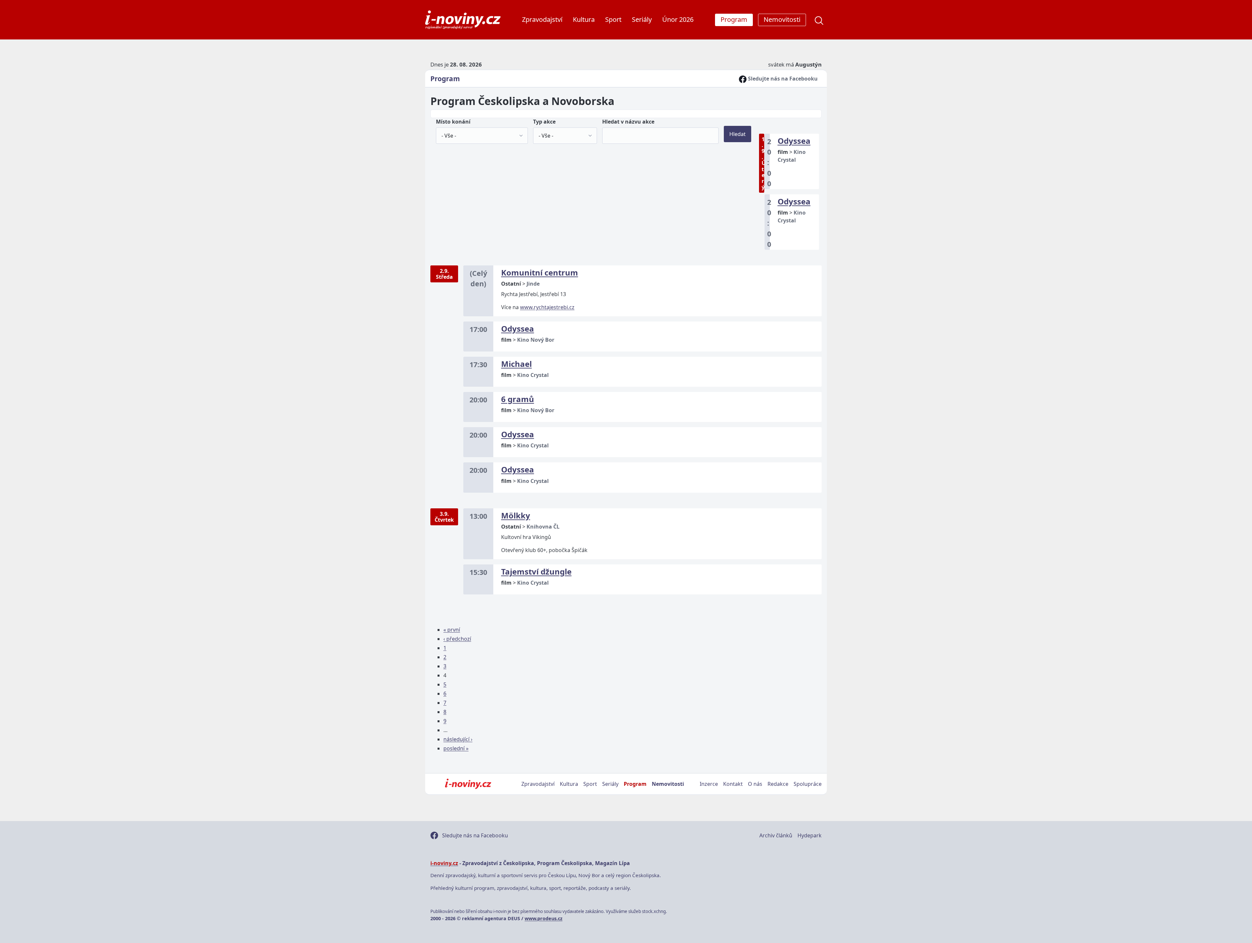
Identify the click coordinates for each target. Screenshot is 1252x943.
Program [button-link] (734, 19)
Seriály (642, 19)
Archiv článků (775, 835)
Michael (516, 363)
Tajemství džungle (536, 571)
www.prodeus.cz (543, 918)
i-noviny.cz (444, 863)
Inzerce (709, 783)
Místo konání (453, 121)
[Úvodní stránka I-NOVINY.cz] (468, 784)
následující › (457, 739)
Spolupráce (808, 783)
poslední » (456, 748)
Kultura (584, 19)
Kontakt (733, 783)
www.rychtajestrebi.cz (547, 307)
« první (451, 629)
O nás (755, 783)
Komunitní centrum (539, 272)
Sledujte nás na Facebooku (782, 78)
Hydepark (809, 835)
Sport (613, 19)
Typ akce (544, 121)
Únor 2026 (677, 19)
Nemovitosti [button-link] (782, 19)
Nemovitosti (668, 783)
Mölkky (515, 515)
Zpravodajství (542, 19)
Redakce (778, 783)
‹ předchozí (457, 638)
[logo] (463, 20)
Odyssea (794, 140)
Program (445, 78)
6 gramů (517, 399)
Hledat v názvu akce (628, 121)
